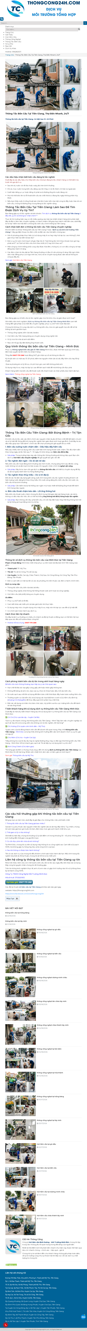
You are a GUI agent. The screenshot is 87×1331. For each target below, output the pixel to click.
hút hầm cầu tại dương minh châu (51, 1192)
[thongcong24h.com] (43, 8)
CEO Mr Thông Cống (32, 1239)
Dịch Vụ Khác (10, 48)
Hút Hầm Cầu (10, 37)
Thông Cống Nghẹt (13, 39)
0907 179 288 (18, 355)
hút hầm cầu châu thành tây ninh (50, 1216)
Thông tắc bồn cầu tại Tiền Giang (19, 119)
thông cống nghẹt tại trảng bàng (50, 1096)
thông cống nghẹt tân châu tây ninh (51, 1001)
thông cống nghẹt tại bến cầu (49, 954)
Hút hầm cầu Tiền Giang (22, 260)
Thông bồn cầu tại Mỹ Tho (23, 755)
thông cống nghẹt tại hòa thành (50, 1073)
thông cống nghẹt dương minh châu (52, 977)
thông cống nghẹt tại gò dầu (49, 930)
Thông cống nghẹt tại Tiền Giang (28, 374)
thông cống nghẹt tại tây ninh (49, 1120)
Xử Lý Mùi (9, 44)
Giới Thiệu (9, 35)
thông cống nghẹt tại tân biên (49, 1049)
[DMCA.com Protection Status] (11, 1265)
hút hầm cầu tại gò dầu (46, 1144)
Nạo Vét (8, 46)
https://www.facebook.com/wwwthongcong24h (24, 894)
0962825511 (16, 52)
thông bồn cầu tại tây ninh (16, 921)
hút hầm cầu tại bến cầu (47, 1168)
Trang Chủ (9, 32)
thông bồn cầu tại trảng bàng (17, 913)
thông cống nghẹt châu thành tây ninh (53, 1025)
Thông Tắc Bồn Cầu (13, 42)
